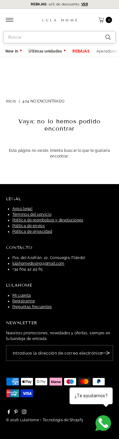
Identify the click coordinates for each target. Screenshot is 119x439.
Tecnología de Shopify (63, 420)
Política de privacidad (32, 231)
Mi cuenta (21, 295)
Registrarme (23, 301)
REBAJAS (80, 51)
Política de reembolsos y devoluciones (47, 220)
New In (11, 51)
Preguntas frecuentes (32, 307)
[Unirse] (105, 353)
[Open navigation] (10, 20)
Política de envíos (28, 226)
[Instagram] (24, 412)
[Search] (108, 37)
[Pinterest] (16, 412)
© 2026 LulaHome (22, 420)
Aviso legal (22, 209)
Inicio (11, 101)
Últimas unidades (45, 51)
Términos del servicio (31, 214)
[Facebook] (9, 412)
